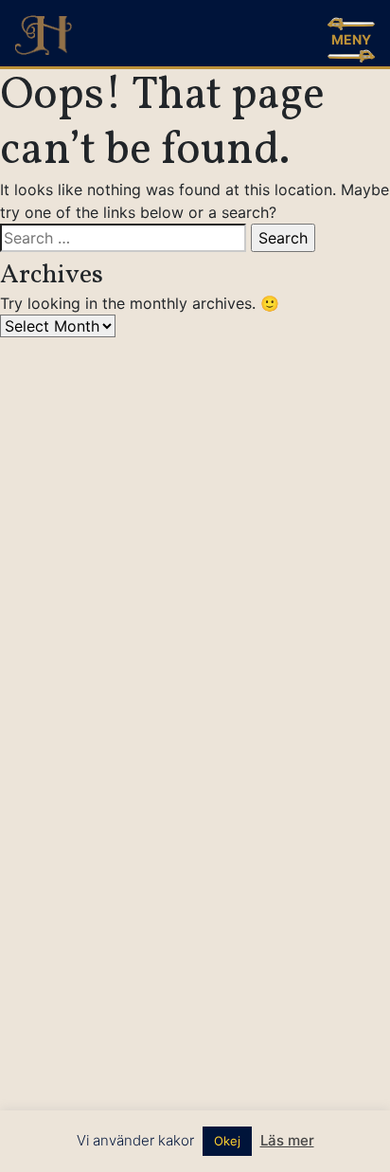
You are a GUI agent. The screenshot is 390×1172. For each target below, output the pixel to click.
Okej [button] (227, 1140)
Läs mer (287, 1140)
